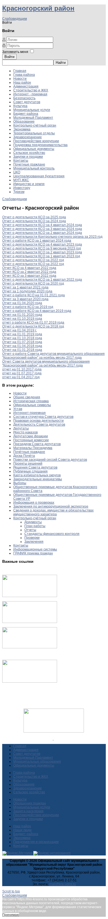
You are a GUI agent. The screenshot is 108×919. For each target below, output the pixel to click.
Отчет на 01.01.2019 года (22, 334)
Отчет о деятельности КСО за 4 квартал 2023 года (42, 244)
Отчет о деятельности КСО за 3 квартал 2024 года (42, 229)
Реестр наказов (25, 432)
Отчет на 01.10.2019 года (22, 319)
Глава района (24, 75)
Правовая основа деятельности (38, 421)
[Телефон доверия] (29, 681)
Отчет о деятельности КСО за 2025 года (34, 217)
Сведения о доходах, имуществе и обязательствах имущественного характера (53, 512)
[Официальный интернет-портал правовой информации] (53, 739)
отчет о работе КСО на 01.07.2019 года (33, 322)
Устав (17, 409)
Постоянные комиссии (31, 440)
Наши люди (22, 830)
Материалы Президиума (32, 448)
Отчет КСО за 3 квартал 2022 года (29, 276)
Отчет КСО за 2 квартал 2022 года (29, 272)
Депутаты (21, 428)
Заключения (33, 542)
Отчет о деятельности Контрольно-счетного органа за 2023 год (52, 237)
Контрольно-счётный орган (34, 125)
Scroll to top (11, 891)
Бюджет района (25, 114)
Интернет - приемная (30, 94)
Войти (9, 57)
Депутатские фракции (30, 436)
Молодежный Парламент (33, 118)
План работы (34, 526)
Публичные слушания (30, 471)
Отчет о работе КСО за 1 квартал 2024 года (36, 241)
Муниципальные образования (37, 761)
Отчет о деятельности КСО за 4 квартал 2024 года (42, 225)
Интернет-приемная (29, 413)
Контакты (20, 161)
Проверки (32, 538)
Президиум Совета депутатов (37, 444)
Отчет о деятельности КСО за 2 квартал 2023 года (42, 252)
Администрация (25, 86)
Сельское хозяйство (29, 153)
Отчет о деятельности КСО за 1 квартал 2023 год (41, 256)
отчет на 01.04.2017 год (21, 377)
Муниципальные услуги (31, 110)
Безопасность (24, 98)
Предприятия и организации (36, 842)
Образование (24, 121)
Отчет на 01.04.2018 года (22, 346)
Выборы (19, 483)
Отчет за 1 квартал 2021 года (25, 287)
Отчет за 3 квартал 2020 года (25, 299)
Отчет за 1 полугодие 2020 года (27, 291)
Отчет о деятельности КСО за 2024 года (34, 221)
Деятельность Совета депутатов (39, 424)
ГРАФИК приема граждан (33, 553)
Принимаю (10, 915)
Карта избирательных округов (37, 475)
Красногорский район (38, 8)
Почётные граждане (29, 452)
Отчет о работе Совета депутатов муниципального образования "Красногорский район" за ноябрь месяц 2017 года (53, 356)
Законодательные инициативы (37, 479)
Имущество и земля (29, 184)
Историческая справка (31, 401)
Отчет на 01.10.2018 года (22, 338)
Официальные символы (32, 405)
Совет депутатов (26, 102)
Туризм (18, 192)
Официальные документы (33, 149)
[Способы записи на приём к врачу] (29, 647)
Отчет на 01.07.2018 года (22, 342)
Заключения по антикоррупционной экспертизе (50, 506)
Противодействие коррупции (36, 141)
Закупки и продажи (28, 157)
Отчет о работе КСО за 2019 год (27, 307)
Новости (20, 79)
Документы (33, 522)
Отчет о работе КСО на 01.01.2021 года (33, 295)
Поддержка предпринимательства (40, 145)
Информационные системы (35, 549)
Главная (19, 71)
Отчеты (30, 530)
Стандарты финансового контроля (51, 534)
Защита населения (28, 811)
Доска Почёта (24, 456)
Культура (20, 106)
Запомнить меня (15, 52)
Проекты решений (27, 463)
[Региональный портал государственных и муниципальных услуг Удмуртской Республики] (29, 622)
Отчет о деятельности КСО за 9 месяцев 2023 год (41, 248)
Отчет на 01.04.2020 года (22, 303)
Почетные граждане (29, 164)
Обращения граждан (29, 803)
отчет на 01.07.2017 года (22, 373)
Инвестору (21, 188)
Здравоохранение (27, 137)
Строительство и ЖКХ (30, 90)
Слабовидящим (14, 19)
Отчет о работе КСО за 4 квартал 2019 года (36, 311)
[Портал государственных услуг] (29, 596)
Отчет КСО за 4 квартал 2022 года (29, 268)
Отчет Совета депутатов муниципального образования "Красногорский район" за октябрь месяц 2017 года (46, 363)
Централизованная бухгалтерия (39, 176)
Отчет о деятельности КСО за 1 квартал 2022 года (42, 280)
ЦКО (16, 172)
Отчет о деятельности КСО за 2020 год (33, 283)
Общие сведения (26, 397)
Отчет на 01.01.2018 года (22, 350)
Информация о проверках (33, 503)
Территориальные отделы (34, 133)
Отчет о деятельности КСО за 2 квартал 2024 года (42, 233)
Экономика (21, 129)
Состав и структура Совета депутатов (43, 417)
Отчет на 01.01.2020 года (22, 315)
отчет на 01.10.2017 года (22, 369)
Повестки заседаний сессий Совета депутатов (50, 460)
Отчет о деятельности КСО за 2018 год (33, 326)
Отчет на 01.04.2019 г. (19, 330)
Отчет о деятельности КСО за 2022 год (33, 260)
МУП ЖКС (21, 180)
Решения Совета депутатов (35, 467)
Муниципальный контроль (34, 168)
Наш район (22, 82)
